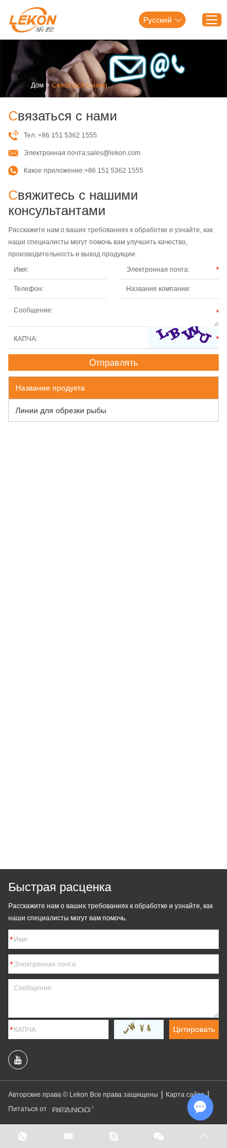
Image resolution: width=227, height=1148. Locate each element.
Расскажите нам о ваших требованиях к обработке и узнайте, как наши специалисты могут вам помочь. (110, 912)
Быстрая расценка (59, 887)
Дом (37, 85)
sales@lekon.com (113, 153)
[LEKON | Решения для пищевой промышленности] (33, 20)
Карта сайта (185, 1094)
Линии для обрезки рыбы (60, 410)
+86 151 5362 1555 (113, 170)
